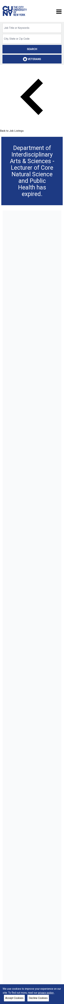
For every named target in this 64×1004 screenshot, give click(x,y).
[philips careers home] (14, 11)
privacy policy (46, 992)
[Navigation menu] (59, 11)
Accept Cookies (14, 998)
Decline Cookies (38, 998)
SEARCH (32, 49)
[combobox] (32, 28)
